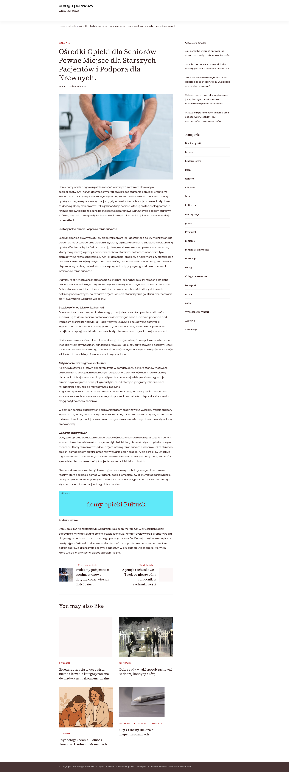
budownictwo (193, 160)
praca (188, 223)
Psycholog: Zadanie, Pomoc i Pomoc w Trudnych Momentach (83, 742)
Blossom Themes (158, 767)
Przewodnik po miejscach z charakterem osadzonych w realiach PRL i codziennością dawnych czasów (207, 116)
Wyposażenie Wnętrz (197, 311)
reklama (190, 240)
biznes (189, 152)
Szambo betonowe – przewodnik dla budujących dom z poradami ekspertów (207, 66)
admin (62, 86)
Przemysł (190, 232)
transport (190, 285)
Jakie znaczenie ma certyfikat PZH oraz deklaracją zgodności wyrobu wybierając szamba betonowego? (207, 81)
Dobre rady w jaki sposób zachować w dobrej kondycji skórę (145, 671)
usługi (189, 303)
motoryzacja (192, 214)
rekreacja (190, 258)
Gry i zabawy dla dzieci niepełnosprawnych (136, 732)
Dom (188, 169)
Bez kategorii (193, 143)
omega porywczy (76, 5)
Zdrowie (64, 43)
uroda (188, 294)
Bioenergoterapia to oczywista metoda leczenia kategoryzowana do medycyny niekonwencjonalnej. (85, 674)
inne (187, 196)
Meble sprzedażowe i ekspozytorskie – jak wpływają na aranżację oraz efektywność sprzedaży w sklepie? (206, 99)
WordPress (185, 767)
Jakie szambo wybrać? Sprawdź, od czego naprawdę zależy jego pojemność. (207, 53)
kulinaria (190, 205)
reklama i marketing (197, 249)
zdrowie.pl (191, 329)
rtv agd (189, 267)
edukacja (140, 723)
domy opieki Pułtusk (116, 504)
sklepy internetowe (196, 276)
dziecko (124, 723)
